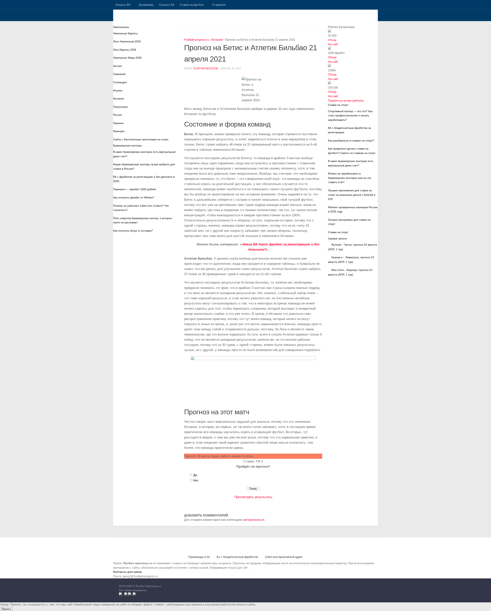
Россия (117, 114)
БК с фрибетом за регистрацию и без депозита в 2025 (144, 179)
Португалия (120, 106)
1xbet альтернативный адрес (284, 556)
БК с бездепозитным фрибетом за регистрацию (349, 130)
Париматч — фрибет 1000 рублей (134, 189)
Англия (117, 65)
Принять (6, 609)
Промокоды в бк (199, 556)
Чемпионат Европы (125, 33)
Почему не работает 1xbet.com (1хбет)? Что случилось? (141, 208)
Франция (118, 131)
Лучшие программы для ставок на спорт (349, 222)
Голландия (120, 82)
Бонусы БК (123, 4)
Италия (117, 90)
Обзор (332, 40)
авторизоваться (253, 519)
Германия (119, 74)
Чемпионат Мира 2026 (127, 57)
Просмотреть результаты (253, 497)
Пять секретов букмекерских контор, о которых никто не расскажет (142, 220)
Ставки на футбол (192, 4)
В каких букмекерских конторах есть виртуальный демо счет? (144, 154)
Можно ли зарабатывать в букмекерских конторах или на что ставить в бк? (349, 178)
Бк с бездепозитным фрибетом (237, 556)
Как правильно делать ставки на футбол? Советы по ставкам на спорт (351, 151)
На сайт (333, 44)
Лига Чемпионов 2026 (127, 41)
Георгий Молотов (205, 68)
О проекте (219, 4)
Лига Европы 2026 (124, 49)
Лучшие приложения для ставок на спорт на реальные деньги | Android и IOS (351, 195)
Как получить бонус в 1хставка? (133, 230)
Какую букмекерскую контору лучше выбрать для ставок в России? (144, 166)
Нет (195, 480)
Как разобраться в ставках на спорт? (351, 140)
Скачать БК (166, 4)
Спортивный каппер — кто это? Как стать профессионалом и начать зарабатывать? (350, 115)
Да (195, 475)
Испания (118, 98)
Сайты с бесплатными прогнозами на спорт (140, 139)
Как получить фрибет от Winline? (133, 197)
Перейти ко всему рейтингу (346, 100)
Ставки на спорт (338, 232)
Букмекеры (146, 4)
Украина (118, 123)
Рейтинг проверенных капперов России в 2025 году (352, 209)
